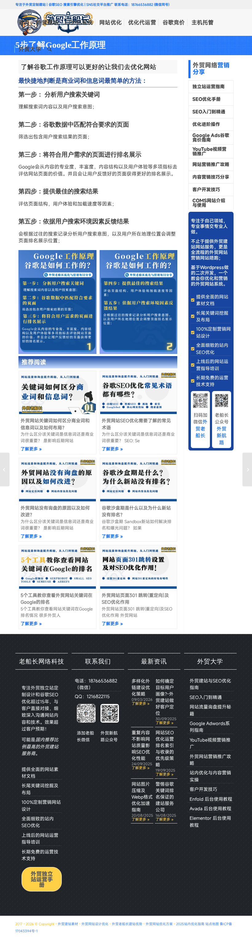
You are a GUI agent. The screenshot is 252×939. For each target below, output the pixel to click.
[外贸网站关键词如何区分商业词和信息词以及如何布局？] (5, 469)
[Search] (49, 49)
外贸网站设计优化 (94, 924)
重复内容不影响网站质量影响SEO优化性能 (141, 745)
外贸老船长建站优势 (127, 924)
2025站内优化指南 (190, 924)
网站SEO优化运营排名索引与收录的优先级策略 (165, 748)
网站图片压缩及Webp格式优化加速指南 (142, 797)
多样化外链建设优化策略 (141, 687)
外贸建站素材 (68, 924)
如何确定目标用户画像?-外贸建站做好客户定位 (165, 697)
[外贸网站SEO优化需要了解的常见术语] (247, 469)
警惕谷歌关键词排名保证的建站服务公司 (165, 797)
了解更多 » (31, 449)
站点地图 (212, 924)
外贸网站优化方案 (159, 924)
